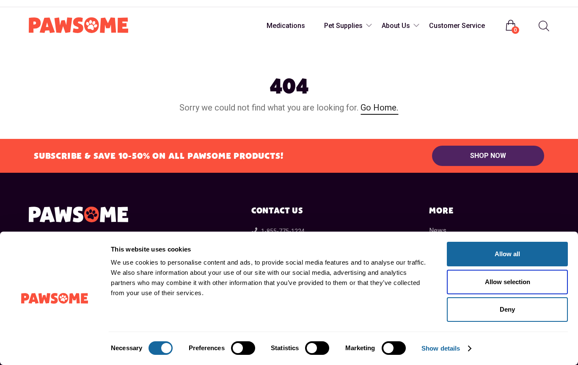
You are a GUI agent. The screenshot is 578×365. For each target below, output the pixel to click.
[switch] (243, 348)
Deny (507, 309)
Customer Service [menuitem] (457, 26)
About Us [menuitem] (396, 26)
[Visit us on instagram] (53, 4)
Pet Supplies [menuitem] (343, 26)
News (437, 231)
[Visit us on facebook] (36, 4)
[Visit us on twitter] (70, 4)
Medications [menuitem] (286, 26)
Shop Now (488, 156)
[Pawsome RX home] (78, 25)
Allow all (507, 253)
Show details (440, 348)
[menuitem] (543, 26)
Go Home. (379, 107)
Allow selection (507, 281)
